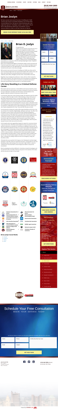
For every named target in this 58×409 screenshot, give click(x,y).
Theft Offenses (7, 388)
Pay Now (49, 2)
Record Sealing (7, 389)
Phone (51, 52)
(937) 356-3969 (45, 231)
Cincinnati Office (50, 388)
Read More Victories (49, 178)
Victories (35, 2)
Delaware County (36, 380)
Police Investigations (9, 377)
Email (43, 58)
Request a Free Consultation (50, 395)
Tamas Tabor (47, 283)
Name (43, 52)
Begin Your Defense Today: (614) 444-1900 (17, 32)
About (44, 252)
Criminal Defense (11, 2)
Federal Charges (8, 378)
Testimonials (49, 380)
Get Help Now (48, 76)
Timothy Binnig (47, 286)
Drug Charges (7, 380)
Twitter (5, 239)
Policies (35, 402)
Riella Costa (46, 278)
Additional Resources (51, 385)
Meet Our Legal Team (48, 92)
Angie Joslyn (46, 255)
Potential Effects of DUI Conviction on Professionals (23, 396)
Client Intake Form (50, 397)
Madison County (36, 381)
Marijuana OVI (21, 381)
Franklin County (36, 377)
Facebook (6, 238)
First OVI (20, 377)
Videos (47, 389)
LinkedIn (5, 237)
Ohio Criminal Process (7, 391)
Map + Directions (4, 365)
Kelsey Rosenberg (48, 269)
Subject (52, 58)
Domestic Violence (8, 386)
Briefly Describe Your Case (48, 64)
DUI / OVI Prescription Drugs (22, 391)
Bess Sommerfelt (48, 258)
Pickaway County (36, 385)
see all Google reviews (50, 144)
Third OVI (20, 380)
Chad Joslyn (46, 263)
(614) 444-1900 (50, 6)
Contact (43, 2)
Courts (24, 2)
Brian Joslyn (46, 261)
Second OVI (21, 378)
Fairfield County (36, 378)
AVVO (5, 241)
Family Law (49, 386)
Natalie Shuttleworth (49, 275)
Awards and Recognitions (49, 377)
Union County (35, 386)
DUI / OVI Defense (20, 375)
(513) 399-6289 (45, 238)
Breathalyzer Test (22, 389)
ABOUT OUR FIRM (48, 375)
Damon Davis (47, 266)
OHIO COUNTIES (33, 375)
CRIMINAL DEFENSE (6, 375)
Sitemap (47, 402)
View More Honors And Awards (48, 211)
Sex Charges (7, 381)
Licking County (35, 383)
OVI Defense (19, 2)
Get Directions (49, 244)
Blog (39, 2)
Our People (49, 383)
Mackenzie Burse (48, 272)
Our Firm (29, 2)
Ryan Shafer (47, 280)
